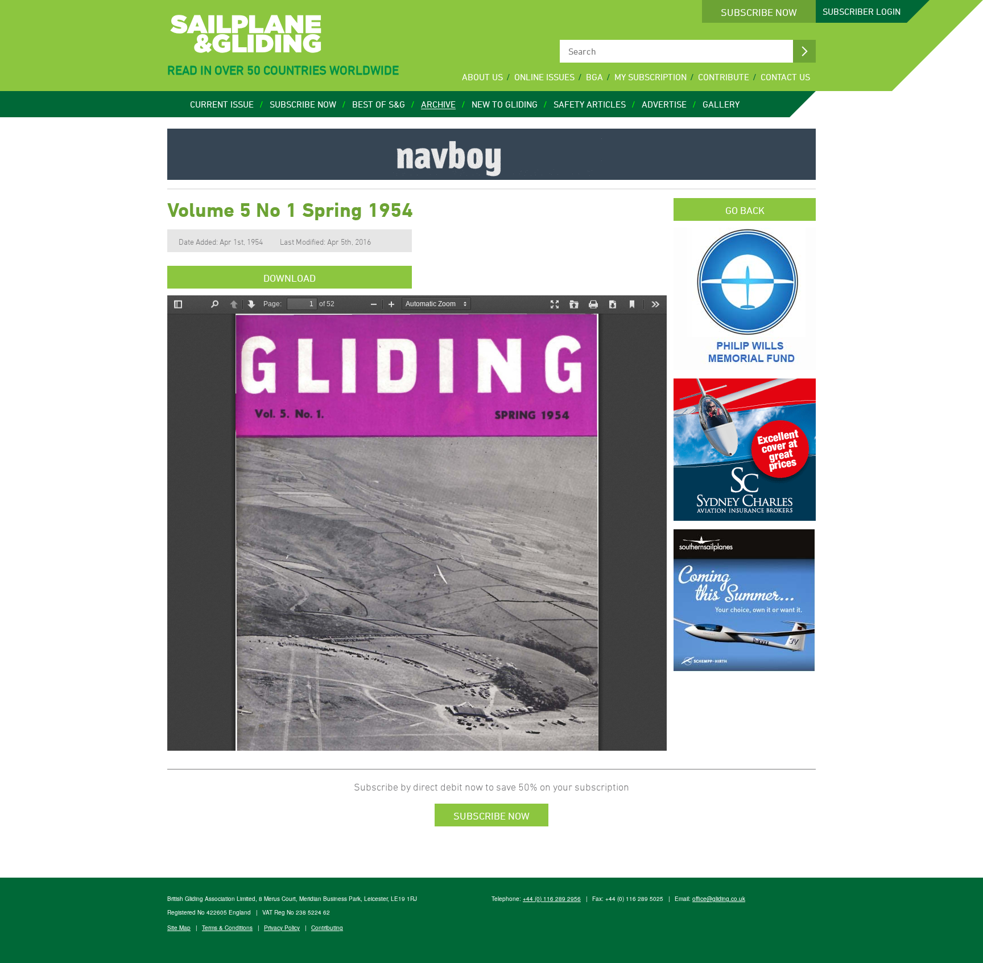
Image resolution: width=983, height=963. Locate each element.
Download (289, 277)
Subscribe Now (759, 12)
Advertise (664, 104)
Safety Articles (590, 104)
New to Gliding (505, 104)
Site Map (179, 928)
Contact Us (785, 77)
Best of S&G (378, 104)
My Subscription (650, 77)
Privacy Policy (282, 928)
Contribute (723, 77)
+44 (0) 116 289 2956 (552, 899)
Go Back (745, 210)
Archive (438, 104)
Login (862, 11)
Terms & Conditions (227, 928)
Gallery (721, 104)
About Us (482, 77)
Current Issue (222, 104)
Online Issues (544, 77)
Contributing (327, 928)
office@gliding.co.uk (718, 899)
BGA (594, 77)
